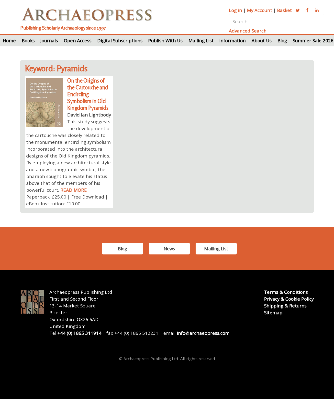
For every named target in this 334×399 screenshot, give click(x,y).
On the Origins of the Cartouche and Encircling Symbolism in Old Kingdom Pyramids (87, 94)
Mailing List (201, 40)
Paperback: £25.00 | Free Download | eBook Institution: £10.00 (67, 200)
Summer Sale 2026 (313, 40)
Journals (49, 40)
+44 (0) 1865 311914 (79, 333)
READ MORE (73, 190)
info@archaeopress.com (203, 333)
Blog (282, 40)
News (169, 248)
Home (9, 40)
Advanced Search (248, 31)
